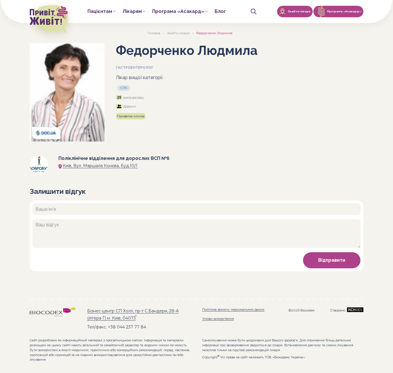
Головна (154, 33)
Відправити (331, 260)
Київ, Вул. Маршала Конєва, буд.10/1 (100, 165)
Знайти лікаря (178, 33)
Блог (220, 11)
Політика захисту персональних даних (233, 309)
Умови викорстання (218, 319)
